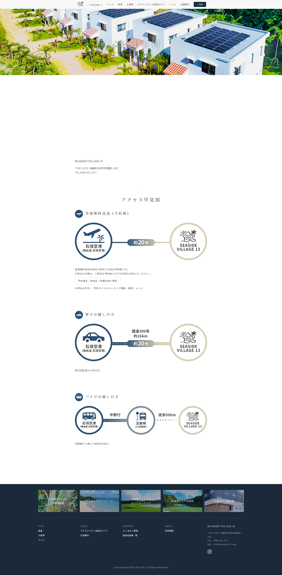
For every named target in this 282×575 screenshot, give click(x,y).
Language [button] (94, 4)
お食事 (130, 4)
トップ (110, 4)
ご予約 (200, 4)
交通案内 (185, 4)
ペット (173, 4)
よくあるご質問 (130, 530)
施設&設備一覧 (130, 535)
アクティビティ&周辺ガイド (151, 4)
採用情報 (169, 530)
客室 (120, 4)
